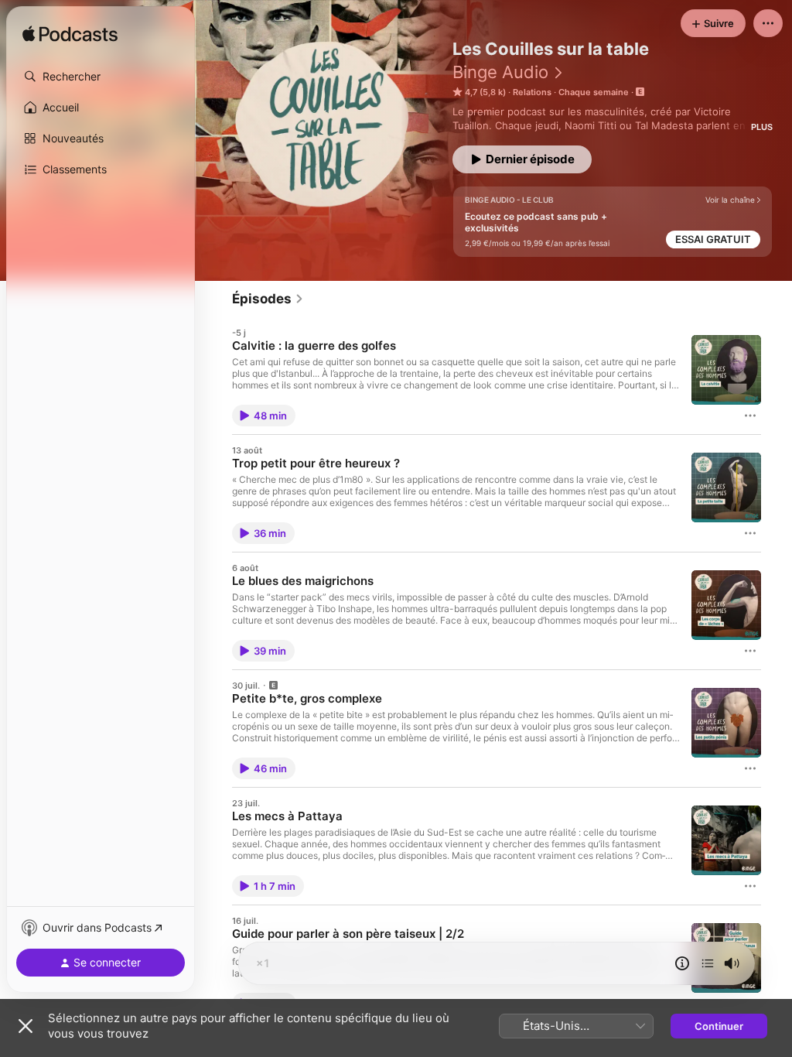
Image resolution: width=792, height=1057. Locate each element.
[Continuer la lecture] (707, 963)
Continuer (719, 1026)
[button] (100, 76)
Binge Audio (500, 72)
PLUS (762, 126)
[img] (70, 35)
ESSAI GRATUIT (713, 239)
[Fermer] (25, 1026)
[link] (268, 298)
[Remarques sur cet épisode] (682, 963)
